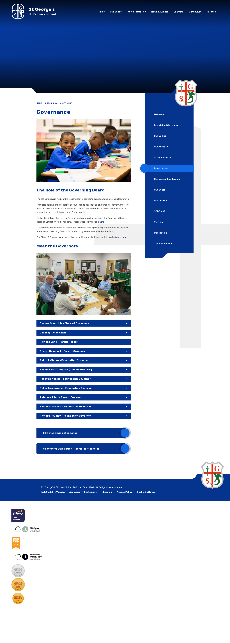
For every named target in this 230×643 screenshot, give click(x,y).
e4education (115, 487)
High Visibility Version (52, 492)
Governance (66, 103)
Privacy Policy (124, 492)
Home (39, 103)
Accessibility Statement (83, 492)
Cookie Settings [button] (146, 492)
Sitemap (107, 492)
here (101, 222)
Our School (51, 103)
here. (124, 237)
